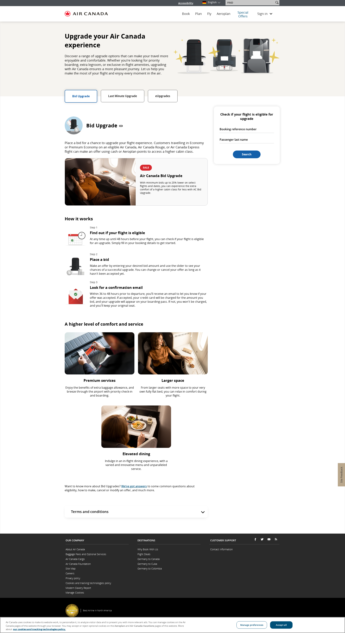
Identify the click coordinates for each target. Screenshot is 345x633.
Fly (209, 14)
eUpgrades (162, 96)
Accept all (281, 624)
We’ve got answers (134, 486)
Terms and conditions (90, 511)
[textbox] (250, 2)
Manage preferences (251, 624)
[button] (277, 2)
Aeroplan (223, 14)
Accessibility (185, 3)
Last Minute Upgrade (122, 96)
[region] (172, 625)
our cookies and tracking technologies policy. (39, 629)
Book (186, 14)
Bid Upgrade (81, 96)
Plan (198, 14)
